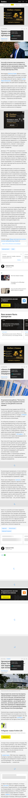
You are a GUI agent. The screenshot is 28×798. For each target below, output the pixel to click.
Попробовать (14, 38)
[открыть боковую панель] (23, 2)
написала (17, 493)
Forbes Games (8, 4)
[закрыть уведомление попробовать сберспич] (22, 32)
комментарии (5, 760)
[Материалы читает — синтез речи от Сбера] (22, 29)
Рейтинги (17, 4)
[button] (26, 2)
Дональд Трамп (12, 73)
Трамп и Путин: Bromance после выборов (11, 243)
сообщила (19, 722)
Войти (19, 1)
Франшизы (24, 4)
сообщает (24, 414)
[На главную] (4, 1)
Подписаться (6, 305)
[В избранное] (26, 29)
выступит (6, 790)
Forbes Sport (4, 332)
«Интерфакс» (19, 434)
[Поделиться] (24, 29)
